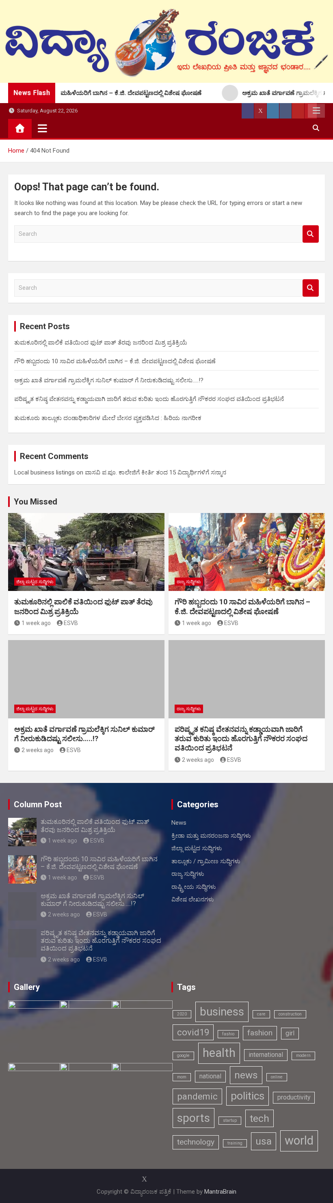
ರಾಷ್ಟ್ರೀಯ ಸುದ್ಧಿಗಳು (193, 886)
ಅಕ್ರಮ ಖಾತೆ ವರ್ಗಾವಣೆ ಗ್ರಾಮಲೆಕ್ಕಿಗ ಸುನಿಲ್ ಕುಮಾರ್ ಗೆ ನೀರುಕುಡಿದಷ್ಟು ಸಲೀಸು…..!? (108, 380)
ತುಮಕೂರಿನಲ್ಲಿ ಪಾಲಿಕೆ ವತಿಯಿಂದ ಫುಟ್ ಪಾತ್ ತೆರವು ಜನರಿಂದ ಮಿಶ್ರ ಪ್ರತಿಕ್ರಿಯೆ (100, 342)
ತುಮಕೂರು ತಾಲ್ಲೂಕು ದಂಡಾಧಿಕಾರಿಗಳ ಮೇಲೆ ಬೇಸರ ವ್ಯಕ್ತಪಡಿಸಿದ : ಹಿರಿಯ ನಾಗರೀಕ (107, 418)
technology (195, 1142)
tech (259, 1118)
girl (289, 1033)
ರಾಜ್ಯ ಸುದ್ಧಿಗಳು (189, 581)
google (183, 1055)
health (219, 1053)
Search (311, 234)
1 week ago (36, 623)
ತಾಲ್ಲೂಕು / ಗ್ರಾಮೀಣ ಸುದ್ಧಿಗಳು (205, 861)
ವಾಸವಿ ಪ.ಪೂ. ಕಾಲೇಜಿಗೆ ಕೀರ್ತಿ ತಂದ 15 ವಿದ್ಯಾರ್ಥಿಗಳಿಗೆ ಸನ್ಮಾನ (155, 472)
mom (181, 1077)
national (210, 1076)
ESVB (71, 623)
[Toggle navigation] (42, 128)
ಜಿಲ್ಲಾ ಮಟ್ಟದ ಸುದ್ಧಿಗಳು (35, 581)
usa (263, 1141)
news (246, 1075)
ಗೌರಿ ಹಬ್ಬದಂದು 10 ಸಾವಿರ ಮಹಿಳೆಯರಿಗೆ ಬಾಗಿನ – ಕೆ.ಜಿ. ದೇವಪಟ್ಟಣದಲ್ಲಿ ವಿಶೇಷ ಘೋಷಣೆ (115, 361)
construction (290, 1014)
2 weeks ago (38, 750)
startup (230, 1120)
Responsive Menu (316, 111)
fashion (259, 1032)
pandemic (197, 1096)
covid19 (193, 1032)
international (266, 1055)
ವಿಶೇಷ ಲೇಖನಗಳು (192, 899)
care (261, 1014)
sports (193, 1118)
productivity (293, 1097)
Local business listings (44, 472)
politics (247, 1095)
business (222, 1011)
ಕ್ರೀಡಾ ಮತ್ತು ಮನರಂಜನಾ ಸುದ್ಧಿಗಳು (211, 835)
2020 (182, 1014)
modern (303, 1055)
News (178, 822)
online (277, 1077)
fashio (228, 1034)
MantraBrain (220, 1191)
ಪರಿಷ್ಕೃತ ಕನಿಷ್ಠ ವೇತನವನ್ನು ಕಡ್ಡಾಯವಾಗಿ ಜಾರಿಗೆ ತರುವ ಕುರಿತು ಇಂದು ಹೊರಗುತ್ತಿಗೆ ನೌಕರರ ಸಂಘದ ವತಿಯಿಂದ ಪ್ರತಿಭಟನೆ (149, 399)
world (299, 1140)
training (234, 1143)
